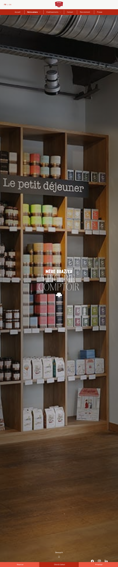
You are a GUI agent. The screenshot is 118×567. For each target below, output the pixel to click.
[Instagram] (99, 561)
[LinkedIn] (106, 561)
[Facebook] (92, 561)
